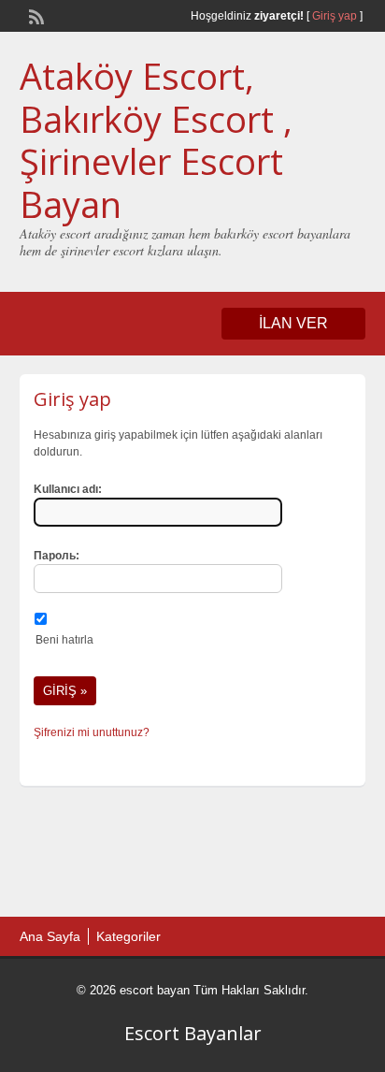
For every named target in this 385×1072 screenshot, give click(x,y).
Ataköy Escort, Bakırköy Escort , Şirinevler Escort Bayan (156, 139)
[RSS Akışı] (34, 14)
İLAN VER (293, 323)
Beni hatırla (64, 639)
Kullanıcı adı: (68, 489)
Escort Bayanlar (193, 1033)
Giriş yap (334, 15)
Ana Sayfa (50, 936)
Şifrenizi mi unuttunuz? (92, 732)
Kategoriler (128, 936)
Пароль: (56, 555)
